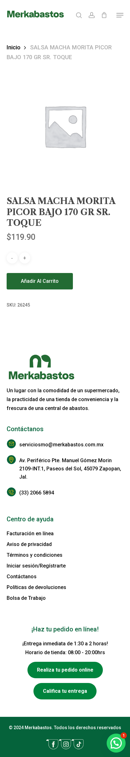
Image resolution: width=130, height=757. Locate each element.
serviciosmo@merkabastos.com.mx (61, 445)
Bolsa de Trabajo (26, 598)
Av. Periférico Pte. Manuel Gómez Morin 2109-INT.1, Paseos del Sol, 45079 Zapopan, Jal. (70, 468)
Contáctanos (22, 577)
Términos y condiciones (34, 555)
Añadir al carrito (40, 281)
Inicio (14, 47)
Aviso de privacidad (29, 544)
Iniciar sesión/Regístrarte (36, 566)
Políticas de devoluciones (36, 587)
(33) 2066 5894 (36, 493)
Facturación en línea (30, 534)
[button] (119, 15)
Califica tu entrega (65, 691)
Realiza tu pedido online (65, 670)
